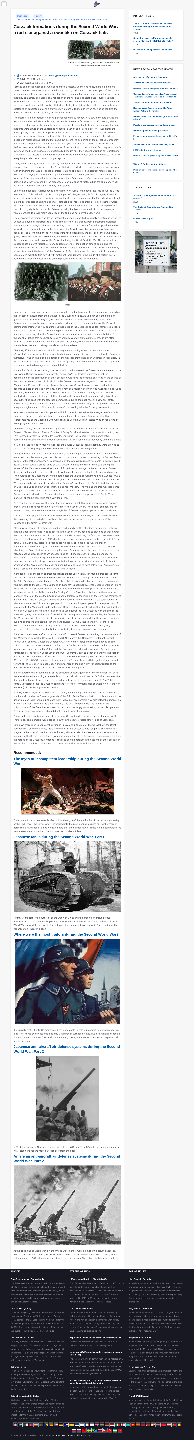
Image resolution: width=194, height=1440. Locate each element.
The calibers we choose (81, 1308)
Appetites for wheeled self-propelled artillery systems (95, 1337)
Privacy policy (83, 1435)
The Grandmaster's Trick (22, 1337)
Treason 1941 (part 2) (21, 1308)
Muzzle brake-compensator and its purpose (154, 125)
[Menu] (4, 3)
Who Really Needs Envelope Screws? (151, 130)
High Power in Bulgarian (140, 1279)
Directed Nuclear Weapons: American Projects (155, 88)
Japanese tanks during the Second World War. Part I (58, 837)
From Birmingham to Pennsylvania (27, 1279)
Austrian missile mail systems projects (152, 83)
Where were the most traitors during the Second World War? (66, 934)
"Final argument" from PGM (142, 1367)
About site (60, 1435)
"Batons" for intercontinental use (149, 164)
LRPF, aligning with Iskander (147, 150)
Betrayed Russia (18, 1367)
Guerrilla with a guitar (143, 218)
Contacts (71, 1435)
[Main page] (97, 4)
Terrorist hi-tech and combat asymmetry (152, 102)
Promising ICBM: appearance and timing (152, 50)
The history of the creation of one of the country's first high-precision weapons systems (152, 26)
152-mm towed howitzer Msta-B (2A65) (88, 1279)
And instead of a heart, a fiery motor (150, 77)
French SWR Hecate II (139, 1396)
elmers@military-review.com (63, 75)
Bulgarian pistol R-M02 (140, 1337)
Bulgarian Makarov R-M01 (141, 1308)
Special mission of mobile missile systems (153, 144)
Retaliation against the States (25, 1396)
